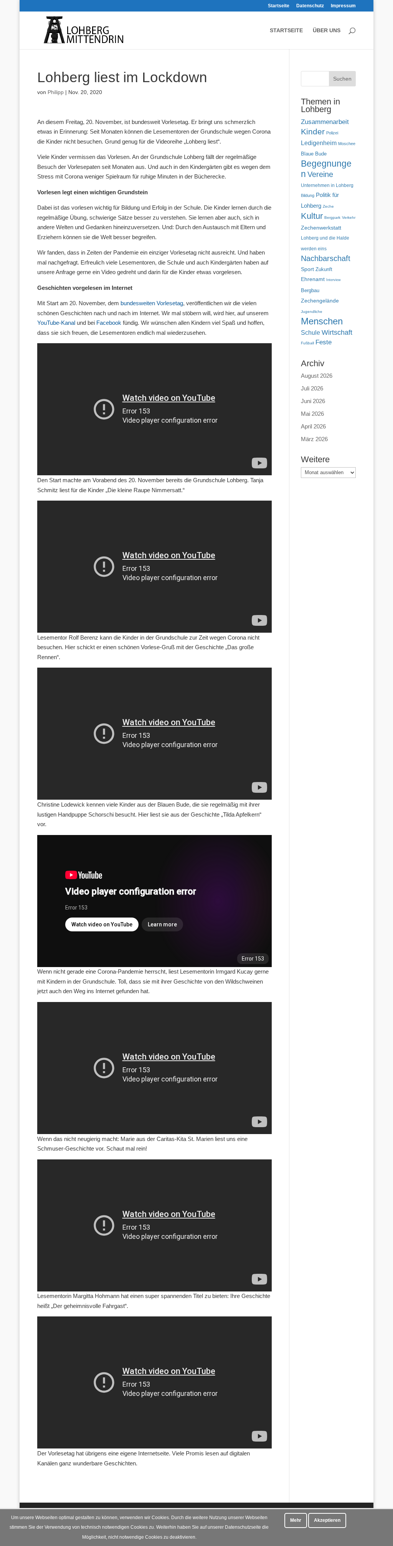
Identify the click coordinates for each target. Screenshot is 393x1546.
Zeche (328, 206)
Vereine (320, 174)
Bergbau (310, 290)
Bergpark (332, 217)
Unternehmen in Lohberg (327, 185)
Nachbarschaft (325, 258)
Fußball (307, 343)
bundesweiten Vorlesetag (152, 303)
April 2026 (313, 426)
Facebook (108, 322)
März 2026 (314, 439)
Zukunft (323, 269)
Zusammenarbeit (325, 122)
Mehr (295, 1520)
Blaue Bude (314, 154)
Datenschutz (310, 5)
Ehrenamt (313, 279)
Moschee (346, 143)
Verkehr (348, 217)
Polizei (332, 133)
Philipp (56, 92)
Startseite (278, 5)
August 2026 (316, 375)
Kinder (313, 131)
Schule (310, 332)
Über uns (326, 30)
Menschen (322, 321)
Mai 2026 (312, 413)
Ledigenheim (319, 143)
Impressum (343, 5)
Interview (333, 280)
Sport (307, 269)
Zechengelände (320, 301)
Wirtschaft (337, 332)
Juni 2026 (313, 401)
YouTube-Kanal (56, 322)
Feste (323, 342)
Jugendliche (311, 311)
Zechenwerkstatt (321, 228)
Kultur (312, 216)
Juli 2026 (312, 388)
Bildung (307, 195)
